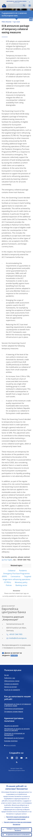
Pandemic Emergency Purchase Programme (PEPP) (16, 574)
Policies (9, 585)
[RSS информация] (17, 762)
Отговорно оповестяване (13, 711)
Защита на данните (11, 726)
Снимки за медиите (11, 684)
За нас (6, 675)
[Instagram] (17, 758)
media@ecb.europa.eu (18, 638)
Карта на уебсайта (11, 745)
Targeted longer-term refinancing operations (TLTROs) (17, 579)
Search (24, 5)
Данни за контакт (10, 687)
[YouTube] (21, 758)
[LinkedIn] (12, 758)
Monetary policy (21, 582)
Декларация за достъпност (14, 738)
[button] (29, 2)
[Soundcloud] (26, 758)
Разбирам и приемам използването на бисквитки (18, 829)
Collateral (11, 571)
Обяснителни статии (11, 681)
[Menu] (29, 5)
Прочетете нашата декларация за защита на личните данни (17, 818)
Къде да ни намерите (12, 690)
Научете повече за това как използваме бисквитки (17, 823)
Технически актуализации (13, 709)
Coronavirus (15, 577)
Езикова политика (10, 741)
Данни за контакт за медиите (12, 654)
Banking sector (21, 585)
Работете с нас (9, 678)
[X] (7, 758)
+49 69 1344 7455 (15, 634)
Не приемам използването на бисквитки (18, 834)
